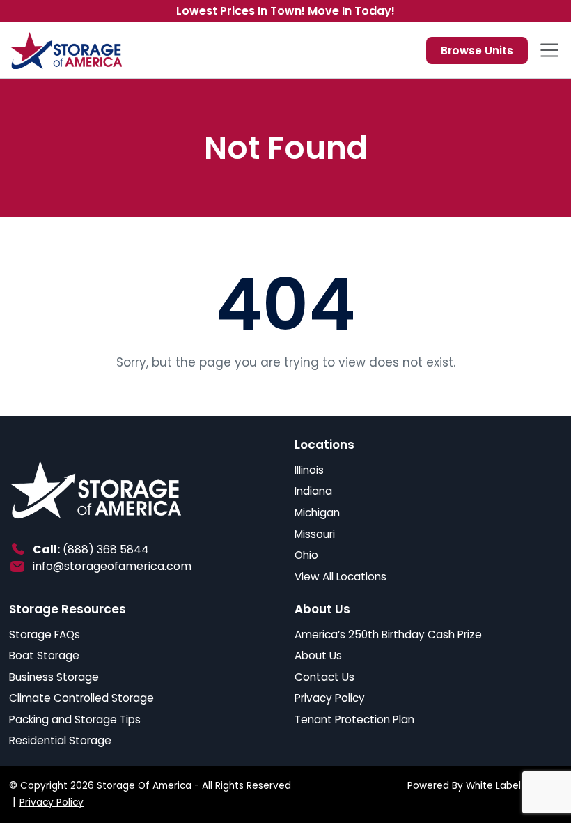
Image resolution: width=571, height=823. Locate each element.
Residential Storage (60, 740)
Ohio (306, 555)
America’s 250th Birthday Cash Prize (388, 634)
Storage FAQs (44, 634)
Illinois (309, 470)
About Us (318, 655)
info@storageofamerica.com (112, 566)
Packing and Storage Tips (75, 719)
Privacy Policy (330, 698)
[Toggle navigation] (549, 50)
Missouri (315, 534)
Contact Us (324, 677)
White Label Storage (514, 785)
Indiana (313, 491)
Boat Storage (44, 655)
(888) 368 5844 (106, 549)
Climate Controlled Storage (81, 698)
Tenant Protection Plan (354, 719)
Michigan (317, 512)
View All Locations (340, 576)
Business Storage (54, 677)
